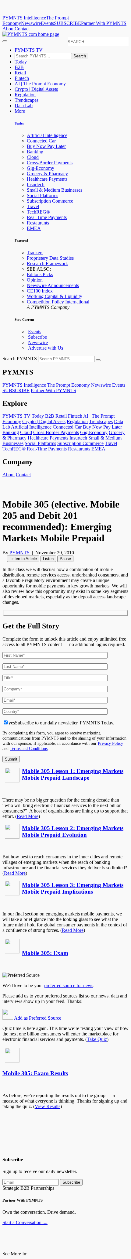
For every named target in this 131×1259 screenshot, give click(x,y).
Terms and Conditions (29, 748)
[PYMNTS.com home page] (30, 34)
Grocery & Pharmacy (47, 173)
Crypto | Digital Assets (36, 89)
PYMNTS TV (29, 50)
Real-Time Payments (47, 217)
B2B (19, 67)
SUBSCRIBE (67, 23)
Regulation (25, 94)
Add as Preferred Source (37, 1018)
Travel (33, 206)
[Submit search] (98, 360)
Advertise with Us (45, 348)
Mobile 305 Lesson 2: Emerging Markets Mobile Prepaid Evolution (72, 831)
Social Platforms (42, 195)
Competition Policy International (58, 301)
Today (21, 61)
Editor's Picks (40, 274)
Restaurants (38, 222)
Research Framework (47, 263)
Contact (22, 28)
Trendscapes (26, 100)
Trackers (35, 252)
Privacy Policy (110, 743)
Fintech (22, 78)
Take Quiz (97, 1039)
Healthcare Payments (47, 179)
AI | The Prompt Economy (40, 83)
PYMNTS (19, 552)
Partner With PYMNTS (103, 23)
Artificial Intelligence (47, 135)
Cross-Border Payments (50, 162)
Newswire (31, 23)
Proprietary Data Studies (50, 258)
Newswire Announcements (53, 285)
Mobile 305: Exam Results (35, 1073)
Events (47, 23)
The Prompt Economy (68, 385)
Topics (19, 123)
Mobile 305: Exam (45, 953)
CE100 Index (40, 290)
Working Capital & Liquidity (54, 296)
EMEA (34, 228)
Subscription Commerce (50, 201)
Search (79, 56)
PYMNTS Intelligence (24, 17)
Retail (20, 72)
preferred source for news (68, 985)
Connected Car (41, 140)
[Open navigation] (4, 41)
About (8, 28)
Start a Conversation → (25, 1222)
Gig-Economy (40, 168)
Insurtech (35, 184)
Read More (27, 816)
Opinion (35, 279)
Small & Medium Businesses (54, 190)
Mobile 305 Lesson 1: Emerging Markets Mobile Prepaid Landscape (72, 774)
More (20, 111)
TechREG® (38, 211)
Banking (35, 151)
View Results (47, 1106)
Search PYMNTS (19, 358)
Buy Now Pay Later (46, 146)
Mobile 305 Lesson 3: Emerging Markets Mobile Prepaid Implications (72, 888)
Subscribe (37, 337)
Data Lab (24, 105)
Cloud (33, 157)
